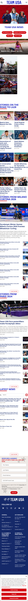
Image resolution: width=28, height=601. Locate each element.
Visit (3, 520)
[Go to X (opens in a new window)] (7, 508)
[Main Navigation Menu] (26, 2)
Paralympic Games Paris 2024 (19, 551)
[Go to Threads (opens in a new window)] (23, 508)
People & (6, 543)
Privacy (5, 488)
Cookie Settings (14, 590)
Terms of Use (4, 486)
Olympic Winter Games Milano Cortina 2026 (20, 555)
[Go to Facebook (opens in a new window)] (3, 508)
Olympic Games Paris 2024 (20, 547)
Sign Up (14, 492)
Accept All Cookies (14, 598)
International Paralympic (20, 542)
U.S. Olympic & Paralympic (7, 526)
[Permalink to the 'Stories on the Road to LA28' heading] (17, 107)
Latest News (18, 35)
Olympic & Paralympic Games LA (20, 565)
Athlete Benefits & (7, 557)
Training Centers (6, 546)
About (4, 541)
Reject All (14, 594)
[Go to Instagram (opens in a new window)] (11, 508)
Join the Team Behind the (20, 518)
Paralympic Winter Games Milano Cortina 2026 (20, 561)
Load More (14, 291)
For (5, 554)
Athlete (6, 522)
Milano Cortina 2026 (19, 32)
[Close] (26, 576)
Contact (5, 563)
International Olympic (20, 537)
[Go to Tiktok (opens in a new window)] (15, 508)
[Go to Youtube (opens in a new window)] (19, 508)
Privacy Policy (21, 484)
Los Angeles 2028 (7, 32)
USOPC (6, 561)
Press (6, 549)
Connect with (19, 529)
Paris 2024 (9, 35)
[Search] (1, 2)
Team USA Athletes (6, 517)
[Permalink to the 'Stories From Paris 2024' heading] (13, 296)
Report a (6, 529)
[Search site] (26, 394)
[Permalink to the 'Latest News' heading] (16, 389)
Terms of (14, 488)
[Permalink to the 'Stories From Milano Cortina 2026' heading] (16, 199)
